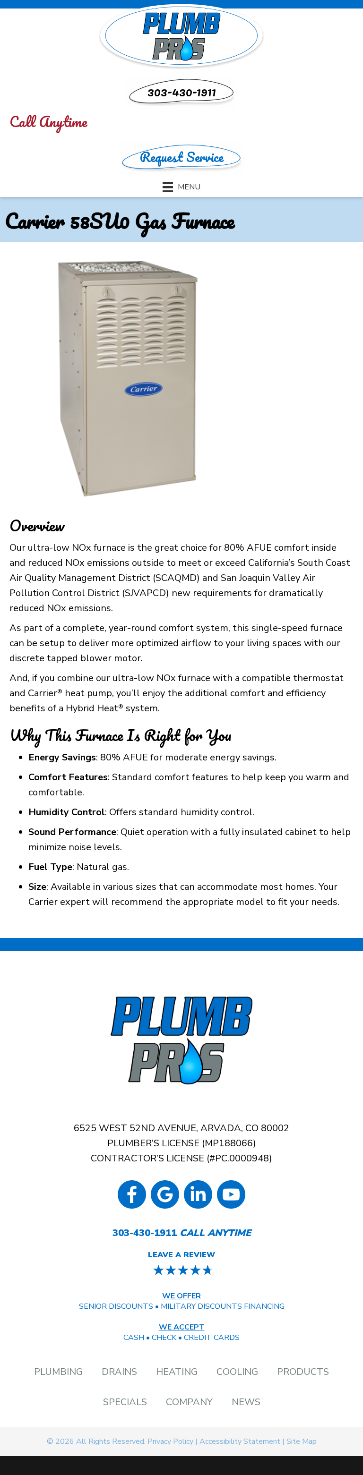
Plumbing (58, 1372)
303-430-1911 (144, 1233)
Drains (119, 1372)
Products (303, 1372)
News (246, 1402)
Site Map (301, 1441)
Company (189, 1402)
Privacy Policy (170, 1441)
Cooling (237, 1372)
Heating (177, 1372)
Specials (125, 1402)
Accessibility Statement (239, 1441)
